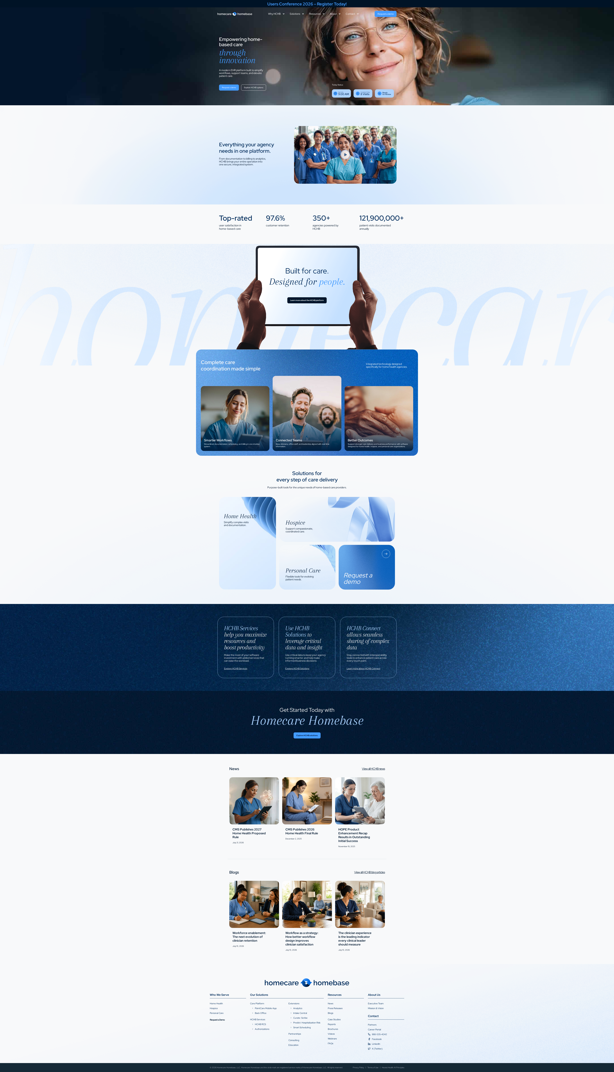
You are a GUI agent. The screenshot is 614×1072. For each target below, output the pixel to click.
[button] (345, 155)
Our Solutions (259, 995)
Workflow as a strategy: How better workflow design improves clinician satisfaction (301, 938)
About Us (374, 995)
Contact (350, 14)
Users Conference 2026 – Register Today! (307, 4)
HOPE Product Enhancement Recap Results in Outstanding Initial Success (354, 835)
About (333, 14)
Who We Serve (219, 995)
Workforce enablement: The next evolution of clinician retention (249, 937)
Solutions (295, 14)
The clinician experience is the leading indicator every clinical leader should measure (354, 938)
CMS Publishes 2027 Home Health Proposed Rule (249, 833)
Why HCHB (274, 14)
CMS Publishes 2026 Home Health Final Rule (301, 831)
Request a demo (213, 445)
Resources (315, 14)
